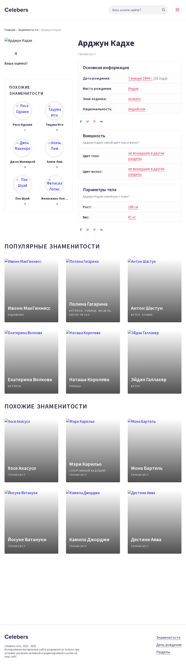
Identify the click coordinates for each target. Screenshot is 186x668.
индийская (136, 109)
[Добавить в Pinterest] (94, 121)
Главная (10, 30)
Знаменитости (28, 30)
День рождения (168, 644)
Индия (133, 88)
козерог (134, 98)
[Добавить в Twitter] (87, 121)
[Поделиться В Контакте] (101, 121)
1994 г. (147, 78)
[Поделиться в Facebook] (80, 121)
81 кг (132, 217)
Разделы (163, 652)
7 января (135, 78)
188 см (133, 207)
